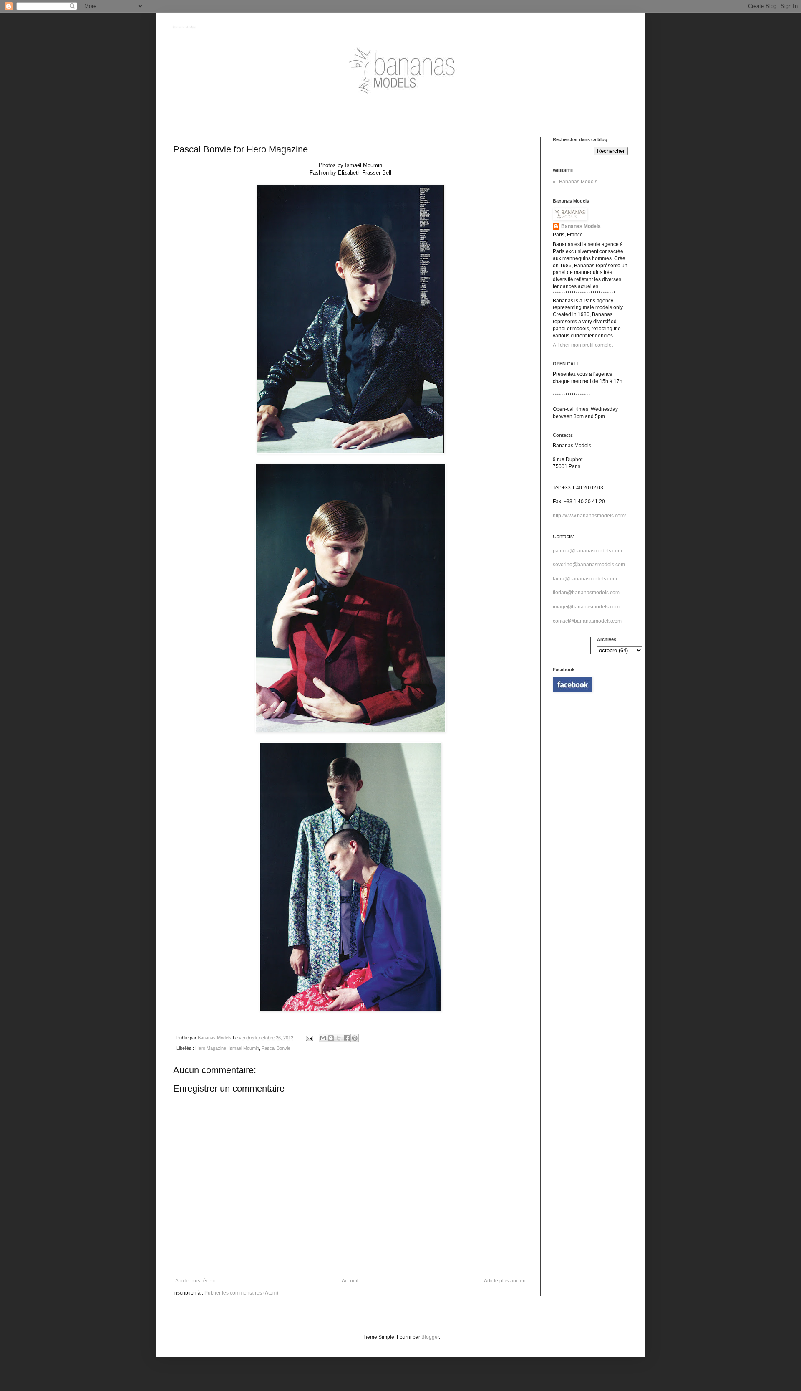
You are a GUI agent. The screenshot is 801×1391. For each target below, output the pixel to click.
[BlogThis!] (331, 1038)
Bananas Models (184, 28)
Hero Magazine (210, 1048)
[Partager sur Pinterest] (354, 1038)
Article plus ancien (505, 1281)
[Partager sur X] (339, 1038)
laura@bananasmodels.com (585, 579)
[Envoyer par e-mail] (323, 1038)
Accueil (350, 1281)
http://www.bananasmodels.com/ (589, 516)
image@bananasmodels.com (586, 607)
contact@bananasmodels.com (587, 621)
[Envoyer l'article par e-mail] (309, 1037)
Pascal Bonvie (276, 1048)
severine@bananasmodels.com (589, 565)
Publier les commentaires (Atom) (241, 1293)
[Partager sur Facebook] (347, 1038)
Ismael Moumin (244, 1048)
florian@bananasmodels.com (586, 592)
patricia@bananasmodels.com (587, 551)
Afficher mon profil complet (583, 345)
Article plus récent (195, 1281)
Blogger (430, 1337)
